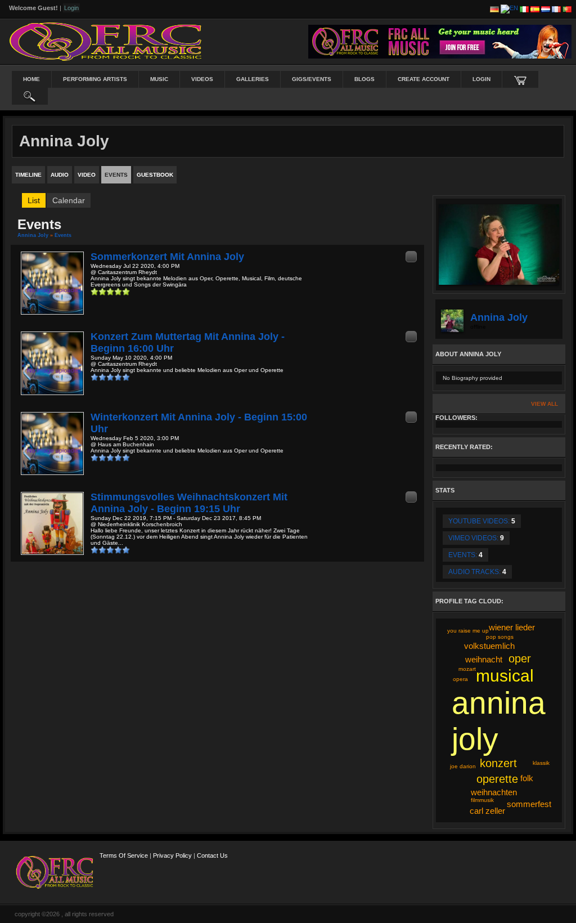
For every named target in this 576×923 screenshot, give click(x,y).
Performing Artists (95, 79)
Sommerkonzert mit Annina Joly (167, 256)
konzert (498, 763)
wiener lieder (512, 627)
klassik (541, 763)
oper (519, 658)
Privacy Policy (172, 855)
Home (31, 79)
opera (460, 679)
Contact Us (212, 855)
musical (505, 675)
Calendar (68, 200)
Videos (202, 79)
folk (526, 778)
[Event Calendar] (411, 256)
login (481, 79)
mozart (467, 669)
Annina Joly (32, 235)
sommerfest (529, 804)
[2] (98, 291)
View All (544, 404)
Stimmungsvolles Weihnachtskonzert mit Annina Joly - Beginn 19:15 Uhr (189, 502)
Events (63, 235)
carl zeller (487, 811)
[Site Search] (30, 96)
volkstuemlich (489, 646)
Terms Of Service (124, 855)
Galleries (252, 79)
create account (423, 79)
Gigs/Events (311, 79)
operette (497, 779)
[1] (94, 291)
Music (159, 79)
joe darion (463, 766)
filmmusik (482, 800)
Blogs (364, 79)
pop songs (500, 637)
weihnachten (494, 792)
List (34, 200)
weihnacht (483, 659)
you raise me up (468, 631)
